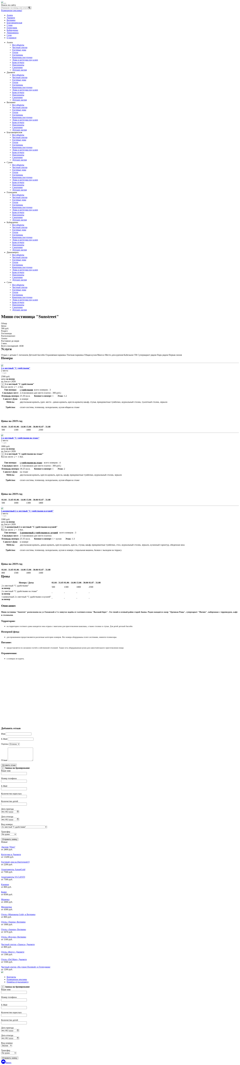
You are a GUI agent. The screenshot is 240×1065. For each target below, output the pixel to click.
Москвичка (6, 907)
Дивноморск (13, 33)
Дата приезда (7, 809)
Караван (5, 884)
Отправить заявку (9, 839)
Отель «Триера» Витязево (13, 922)
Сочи (9, 35)
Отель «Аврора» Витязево (13, 929)
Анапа (10, 15)
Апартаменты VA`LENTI (13, 877)
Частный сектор (19, 47)
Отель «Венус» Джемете (12, 952)
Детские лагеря (19, 70)
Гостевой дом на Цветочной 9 (15, 862)
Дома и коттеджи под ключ (25, 60)
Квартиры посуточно (22, 57)
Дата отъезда (7, 816)
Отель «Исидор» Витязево (13, 937)
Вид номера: (7, 824)
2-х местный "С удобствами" (15, 368)
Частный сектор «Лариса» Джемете (18, 944)
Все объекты (18, 45)
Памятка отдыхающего (17, 982)
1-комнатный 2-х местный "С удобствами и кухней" (27, 511)
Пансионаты (18, 65)
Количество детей (9, 801)
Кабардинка (12, 30)
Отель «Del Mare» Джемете (14, 959)
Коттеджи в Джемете (11, 854)
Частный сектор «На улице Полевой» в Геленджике (25, 967)
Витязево (11, 20)
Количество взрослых (11, 793)
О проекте (11, 38)
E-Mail (4, 739)
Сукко (9, 25)
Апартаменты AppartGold (13, 869)
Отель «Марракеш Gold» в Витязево (18, 914)
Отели (15, 52)
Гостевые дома (19, 50)
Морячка (5, 899)
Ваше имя (5, 771)
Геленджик (12, 28)
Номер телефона (9, 778)
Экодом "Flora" (8, 847)
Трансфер (5, 832)
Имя (3, 734)
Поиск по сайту (8, 5)
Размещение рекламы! (11, 10)
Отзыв (4, 760)
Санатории (17, 67)
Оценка (4, 744)
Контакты (11, 977)
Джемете (11, 18)
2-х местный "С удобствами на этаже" (20, 438)
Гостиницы (17, 55)
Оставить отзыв (9, 765)
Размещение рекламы (17, 979)
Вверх (8, 1062)
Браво (4, 892)
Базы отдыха (18, 62)
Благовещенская (14, 23)
